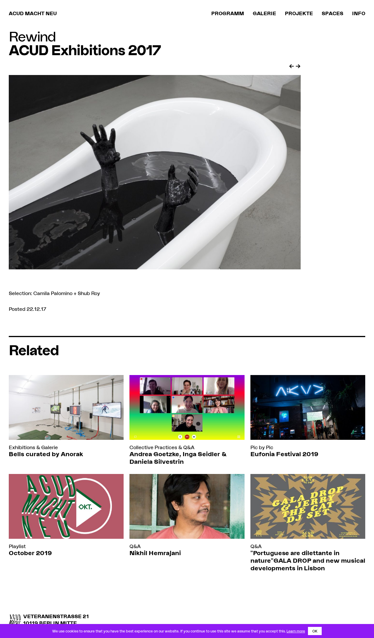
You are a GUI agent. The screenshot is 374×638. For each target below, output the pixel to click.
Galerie (264, 13)
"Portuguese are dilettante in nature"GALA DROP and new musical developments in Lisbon (307, 560)
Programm (227, 13)
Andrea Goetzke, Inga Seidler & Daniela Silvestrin (178, 457)
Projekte (299, 13)
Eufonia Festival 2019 (284, 453)
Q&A (189, 447)
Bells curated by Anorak (46, 453)
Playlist (17, 546)
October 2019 (30, 552)
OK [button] (314, 631)
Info (358, 13)
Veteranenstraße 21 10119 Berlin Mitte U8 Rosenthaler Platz (56, 623)
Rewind (32, 36)
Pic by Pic (261, 447)
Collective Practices (153, 447)
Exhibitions (22, 447)
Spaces (332, 13)
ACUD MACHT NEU (33, 13)
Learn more (296, 631)
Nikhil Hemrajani (155, 552)
